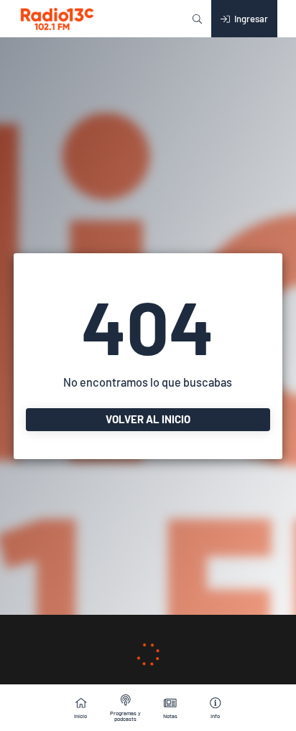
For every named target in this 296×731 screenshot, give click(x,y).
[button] (197, 18)
